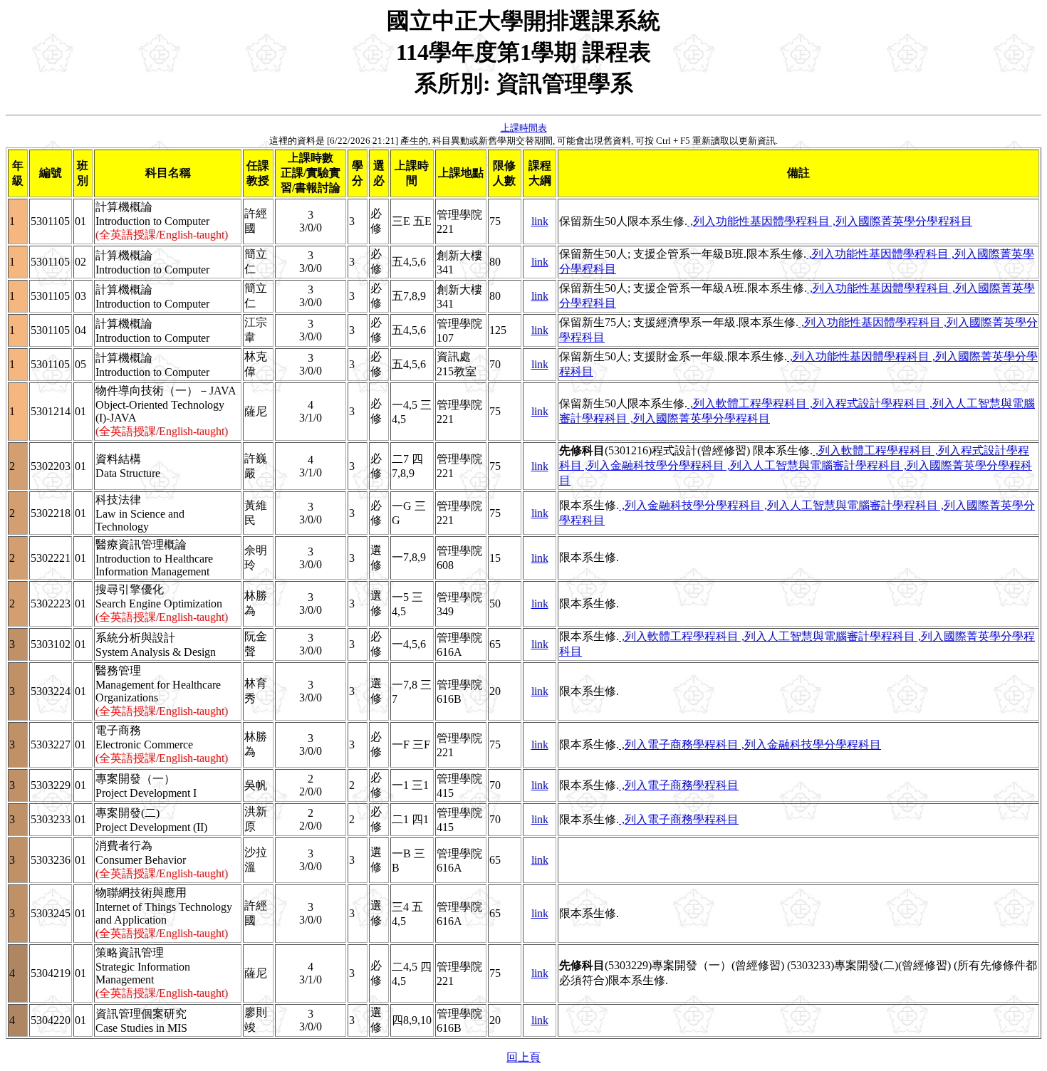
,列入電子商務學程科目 (679, 744)
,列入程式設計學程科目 (867, 403)
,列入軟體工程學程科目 (747, 403)
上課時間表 (524, 127)
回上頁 (523, 1057)
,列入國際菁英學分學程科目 (901, 221)
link (539, 221)
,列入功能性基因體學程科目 (758, 221)
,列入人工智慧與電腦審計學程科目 (812, 465)
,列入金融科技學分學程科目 (653, 465)
